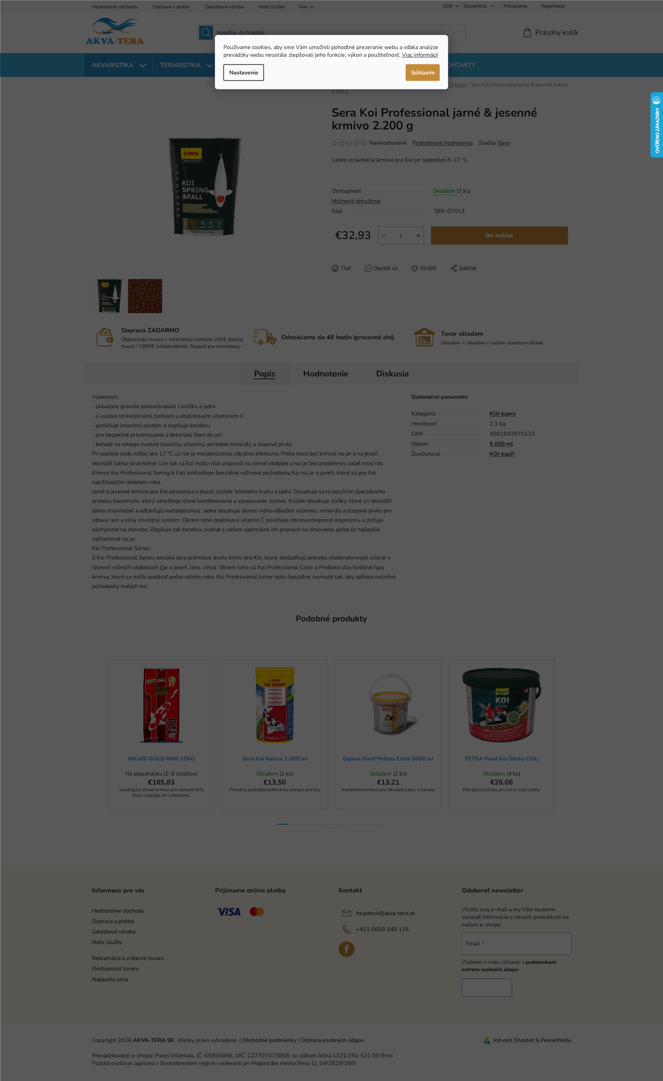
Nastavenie (243, 72)
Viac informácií (420, 54)
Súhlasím (423, 72)
